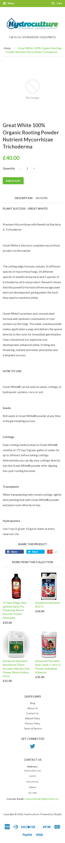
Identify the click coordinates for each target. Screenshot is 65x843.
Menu (10, 3)
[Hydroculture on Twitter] (32, 747)
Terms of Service (32, 728)
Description (23, 198)
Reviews (42, 198)
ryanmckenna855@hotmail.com (42, 798)
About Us (32, 708)
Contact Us (32, 713)
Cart (59, 3)
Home (7, 48)
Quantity (9, 168)
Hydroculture (31, 814)
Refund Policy (32, 718)
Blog (32, 703)
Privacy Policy (32, 723)
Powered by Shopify (51, 814)
